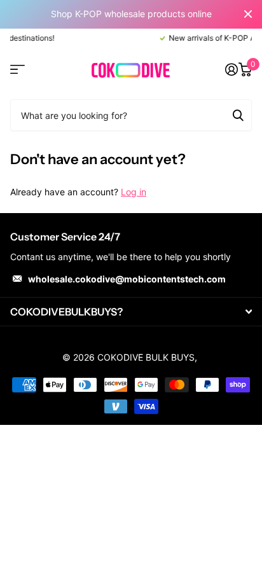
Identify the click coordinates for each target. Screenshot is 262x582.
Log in (133, 191)
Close (248, 14)
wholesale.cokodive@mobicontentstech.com (127, 279)
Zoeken (238, 115)
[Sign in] (231, 69)
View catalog (17, 69)
